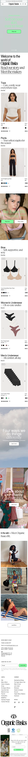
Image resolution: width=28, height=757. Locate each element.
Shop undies (20, 221)
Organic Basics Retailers (19, 694)
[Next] (24, 111)
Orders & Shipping (5, 684)
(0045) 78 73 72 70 (9, 648)
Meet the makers (11, 72)
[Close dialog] (26, 735)
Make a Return (4, 682)
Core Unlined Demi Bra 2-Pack (8, 288)
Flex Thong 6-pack (5, 341)
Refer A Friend (17, 684)
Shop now (14, 31)
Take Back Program (5, 699)
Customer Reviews (5, 701)
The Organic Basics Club (19, 682)
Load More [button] (14, 625)
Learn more (14, 443)
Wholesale (16, 688)
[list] (14, 113)
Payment (3, 694)
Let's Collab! (17, 686)
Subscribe (22, 665)
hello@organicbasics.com (12, 645)
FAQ (2, 680)
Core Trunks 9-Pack (5, 393)
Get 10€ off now (18, 749)
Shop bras (7, 221)
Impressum (16, 696)
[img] (1, 131)
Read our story (10, 67)
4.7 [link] (9, 186)
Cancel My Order (5, 690)
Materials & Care (5, 692)
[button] (2, 4)
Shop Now (3, 90)
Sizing (2, 686)
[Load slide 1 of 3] (12, 50)
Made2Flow (3, 697)
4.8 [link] (9, 131)
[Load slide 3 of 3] (16, 50)
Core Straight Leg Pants (6, 178)
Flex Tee (3, 123)
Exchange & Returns (5, 688)
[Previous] (3, 111)
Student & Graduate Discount (18, 691)
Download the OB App (19, 680)
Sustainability (4, 696)
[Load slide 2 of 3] (14, 50)
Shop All (3, 308)
